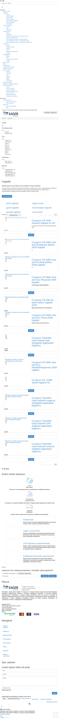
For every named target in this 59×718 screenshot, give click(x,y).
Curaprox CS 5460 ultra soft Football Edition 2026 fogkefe (44, 262)
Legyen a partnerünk (31, 530)
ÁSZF (4, 698)
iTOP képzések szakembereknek (36, 543)
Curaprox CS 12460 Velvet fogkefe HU (42, 381)
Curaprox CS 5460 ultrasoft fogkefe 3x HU (43, 222)
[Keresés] (2, 7)
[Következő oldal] (53, 215)
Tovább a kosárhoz (5, 714)
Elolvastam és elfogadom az (17, 573)
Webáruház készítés (52, 702)
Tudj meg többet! (7, 196)
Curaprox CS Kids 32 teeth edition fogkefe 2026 (42, 302)
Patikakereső (28, 519)
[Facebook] (1, 706)
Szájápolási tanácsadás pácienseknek (38, 556)
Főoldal (3, 118)
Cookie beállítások (26, 698)
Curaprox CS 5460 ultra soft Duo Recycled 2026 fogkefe (44, 279)
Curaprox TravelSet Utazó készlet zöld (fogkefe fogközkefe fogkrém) (42, 424)
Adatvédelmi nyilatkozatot (24, 573)
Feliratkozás (45, 576)
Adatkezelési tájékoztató (14, 698)
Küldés (54, 693)
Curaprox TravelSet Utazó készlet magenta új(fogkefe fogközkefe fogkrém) (43, 401)
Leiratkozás (53, 576)
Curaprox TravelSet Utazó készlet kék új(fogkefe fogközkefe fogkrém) (43, 341)
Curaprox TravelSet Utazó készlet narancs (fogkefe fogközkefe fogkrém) (43, 447)
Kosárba (31, 235)
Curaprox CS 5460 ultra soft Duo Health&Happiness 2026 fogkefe (44, 366)
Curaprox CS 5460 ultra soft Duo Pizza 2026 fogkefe (44, 317)
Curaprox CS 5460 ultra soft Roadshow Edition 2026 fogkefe (44, 244)
